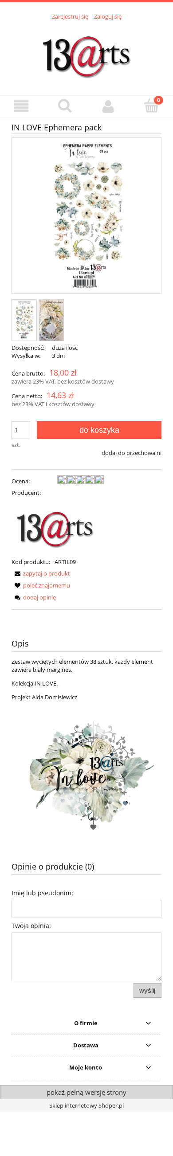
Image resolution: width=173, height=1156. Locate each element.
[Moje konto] (108, 106)
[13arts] (56, 526)
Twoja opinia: (31, 925)
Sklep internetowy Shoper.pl (86, 1105)
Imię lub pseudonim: (42, 893)
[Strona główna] (86, 53)
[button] (21, 106)
